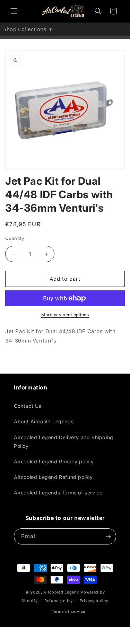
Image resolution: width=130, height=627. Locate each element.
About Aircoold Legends (43, 421)
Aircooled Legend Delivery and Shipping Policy (63, 441)
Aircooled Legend (61, 592)
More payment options (65, 314)
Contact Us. (28, 406)
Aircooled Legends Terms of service (58, 492)
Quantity (14, 238)
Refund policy (58, 600)
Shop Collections (27, 29)
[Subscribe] (108, 536)
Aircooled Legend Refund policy (53, 477)
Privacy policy (94, 600)
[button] (13, 11)
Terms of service (68, 611)
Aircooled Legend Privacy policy (54, 461)
